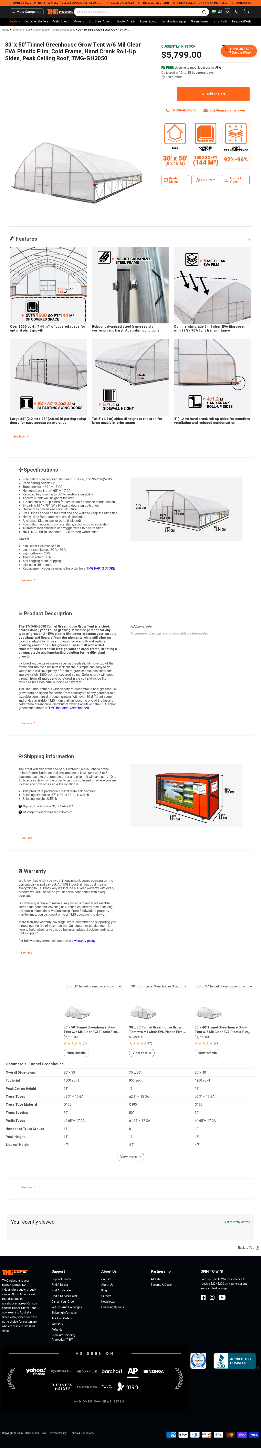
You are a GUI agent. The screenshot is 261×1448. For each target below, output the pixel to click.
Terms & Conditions (82, 1433)
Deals (13, 21)
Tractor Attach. (126, 21)
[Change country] (227, 11)
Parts (224, 21)
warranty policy (84, 940)
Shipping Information (65, 1313)
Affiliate (156, 1279)
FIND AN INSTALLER (215, 3)
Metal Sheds (61, 21)
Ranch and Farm (21, 30)
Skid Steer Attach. (100, 21)
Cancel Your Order (63, 1302)
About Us (107, 1285)
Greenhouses (199, 21)
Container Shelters (36, 21)
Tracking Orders (62, 1318)
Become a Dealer (162, 1285)
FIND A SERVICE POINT (155, 3)
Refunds (57, 1330)
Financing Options (112, 1307)
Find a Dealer (60, 1285)
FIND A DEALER (186, 3)
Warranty (57, 1324)
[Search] (204, 12)
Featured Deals (241, 21)
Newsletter (108, 1302)
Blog (104, 1290)
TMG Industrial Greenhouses (69, 708)
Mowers (79, 21)
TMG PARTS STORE (100, 568)
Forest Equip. (148, 21)
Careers (106, 1296)
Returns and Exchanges (67, 1307)
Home (5, 30)
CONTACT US (243, 3)
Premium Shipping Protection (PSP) (63, 1337)
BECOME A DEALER (122, 3)
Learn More (174, 77)
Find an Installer (62, 1290)
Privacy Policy (58, 1433)
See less (19, 436)
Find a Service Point (64, 1296)
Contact (106, 1279)
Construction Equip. (173, 21)
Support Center (61, 1279)
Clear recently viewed (236, 1222)
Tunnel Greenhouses (63, 30)
